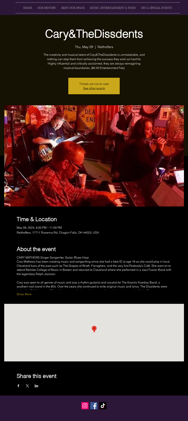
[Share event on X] (27, 385)
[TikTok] (102, 405)
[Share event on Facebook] (18, 385)
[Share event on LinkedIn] (36, 385)
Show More (24, 294)
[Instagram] (84, 405)
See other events (94, 88)
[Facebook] (93, 405)
